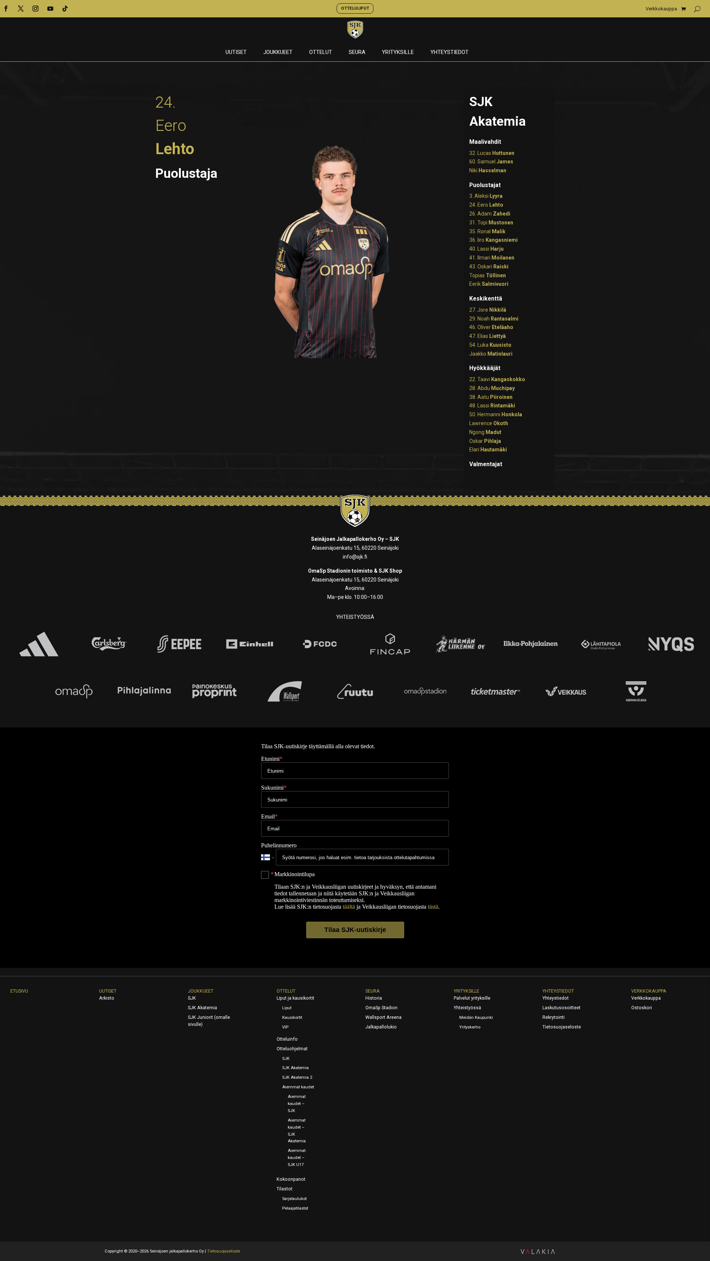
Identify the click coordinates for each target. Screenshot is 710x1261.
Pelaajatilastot (295, 1208)
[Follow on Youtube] (50, 8)
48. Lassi (492, 406)
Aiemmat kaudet (298, 1087)
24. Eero (486, 205)
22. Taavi (497, 379)
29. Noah (493, 319)
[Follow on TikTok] (65, 8)
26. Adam (489, 214)
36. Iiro (493, 240)
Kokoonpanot (291, 1179)
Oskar (485, 441)
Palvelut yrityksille (472, 998)
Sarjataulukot (294, 1198)
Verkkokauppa (661, 8)
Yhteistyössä (467, 1007)
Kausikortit (292, 1017)
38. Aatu (491, 397)
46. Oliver (491, 327)
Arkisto (106, 998)
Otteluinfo (287, 1039)
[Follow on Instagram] (35, 8)
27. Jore (487, 310)
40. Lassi (486, 249)
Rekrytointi (553, 1017)
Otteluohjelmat (292, 1048)
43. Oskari (488, 267)
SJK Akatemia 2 (297, 1077)
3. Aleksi (486, 196)
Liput (286, 1008)
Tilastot (285, 1188)
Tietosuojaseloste (561, 1027)
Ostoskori (641, 1007)
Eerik (488, 284)
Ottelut (320, 52)
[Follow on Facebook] (6, 8)
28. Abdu (492, 388)
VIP (285, 1027)
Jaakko (491, 354)
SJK (192, 998)
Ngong (485, 432)
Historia (373, 998)
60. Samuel (491, 162)
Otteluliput (355, 8)
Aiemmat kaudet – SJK (296, 1103)
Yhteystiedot (449, 52)
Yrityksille (398, 52)
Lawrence (488, 423)
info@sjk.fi (355, 557)
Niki (487, 170)
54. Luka (490, 345)
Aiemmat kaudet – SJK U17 (296, 1157)
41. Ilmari (491, 258)
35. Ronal (487, 231)
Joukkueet (278, 52)
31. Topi (491, 223)
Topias (487, 275)
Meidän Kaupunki (476, 1017)
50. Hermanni (495, 414)
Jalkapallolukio (381, 1027)
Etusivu (19, 991)
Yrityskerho (469, 1027)
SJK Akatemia (202, 1007)
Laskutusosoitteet (561, 1007)
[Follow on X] (21, 8)
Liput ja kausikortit (295, 998)
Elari (488, 449)
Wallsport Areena (383, 1017)
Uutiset (236, 52)
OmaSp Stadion (381, 1007)
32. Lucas (491, 153)
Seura (357, 52)
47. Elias (487, 336)
